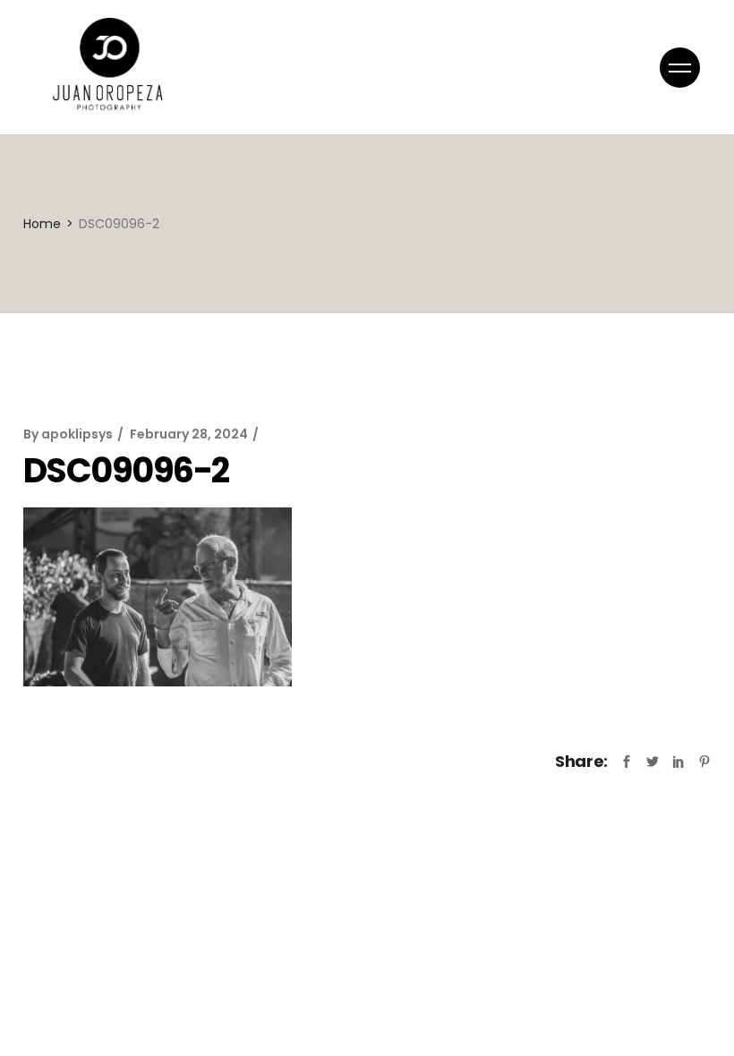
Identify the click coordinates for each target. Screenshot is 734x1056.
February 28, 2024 (189, 434)
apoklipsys (77, 434)
